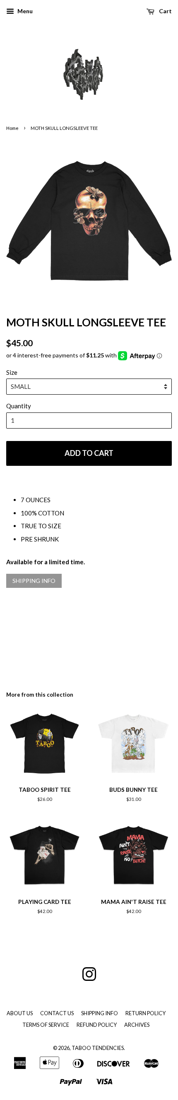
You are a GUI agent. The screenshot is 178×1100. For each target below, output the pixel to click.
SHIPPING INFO (33, 580)
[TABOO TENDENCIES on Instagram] (89, 978)
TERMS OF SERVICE (45, 1024)
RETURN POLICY (145, 1013)
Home (12, 128)
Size (11, 372)
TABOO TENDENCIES (98, 1048)
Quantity (18, 406)
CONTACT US (57, 1013)
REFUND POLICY (97, 1024)
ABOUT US (20, 1013)
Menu (24, 10)
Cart (165, 10)
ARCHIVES (136, 1024)
